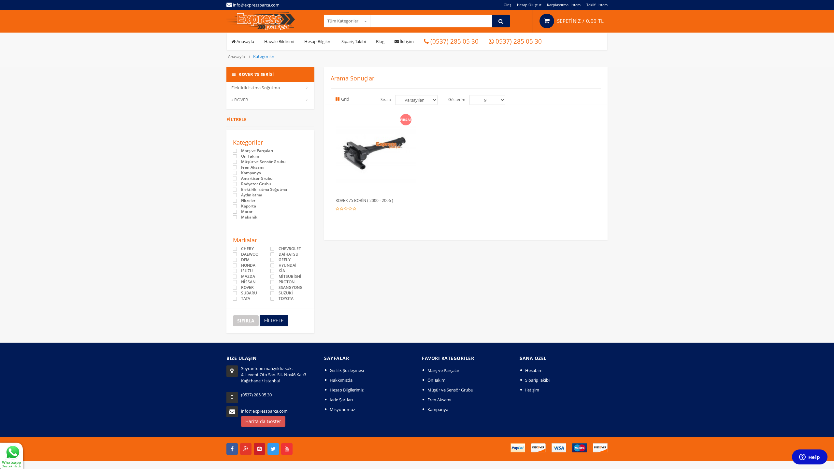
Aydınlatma (251, 195)
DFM (245, 260)
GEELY (285, 260)
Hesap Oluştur (529, 4)
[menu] (487, 100)
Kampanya (251, 173)
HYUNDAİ (287, 265)
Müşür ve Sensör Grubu (263, 162)
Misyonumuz (342, 409)
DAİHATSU (288, 254)
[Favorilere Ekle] (377, 118)
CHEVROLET (290, 249)
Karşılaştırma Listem (564, 4)
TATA (245, 299)
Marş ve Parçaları (257, 151)
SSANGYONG (291, 288)
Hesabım (533, 370)
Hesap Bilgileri (317, 41)
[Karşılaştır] (389, 118)
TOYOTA (286, 299)
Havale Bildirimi (279, 41)
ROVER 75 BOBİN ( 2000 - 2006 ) (364, 200)
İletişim (406, 41)
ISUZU (247, 271)
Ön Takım (250, 156)
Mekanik (249, 217)
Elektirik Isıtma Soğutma (255, 88)
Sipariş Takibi (353, 41)
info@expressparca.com (264, 411)
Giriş (507, 4)
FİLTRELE (274, 320)
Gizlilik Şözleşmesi (347, 370)
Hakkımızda (341, 380)
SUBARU (249, 293)
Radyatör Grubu (256, 184)
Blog (380, 41)
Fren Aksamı (252, 167)
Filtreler (248, 201)
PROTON (287, 282)
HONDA (248, 265)
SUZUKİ (286, 293)
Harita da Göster (263, 421)
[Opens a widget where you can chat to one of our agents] (809, 457)
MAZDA (248, 276)
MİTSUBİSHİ (290, 276)
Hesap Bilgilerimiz (347, 390)
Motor (246, 212)
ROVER (247, 288)
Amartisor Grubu (257, 178)
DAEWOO (249, 254)
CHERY (247, 249)
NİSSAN (248, 282)
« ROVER (239, 100)
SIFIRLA (245, 321)
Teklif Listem (597, 4)
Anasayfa (245, 41)
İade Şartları (341, 400)
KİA (282, 271)
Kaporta (248, 206)
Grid (345, 99)
